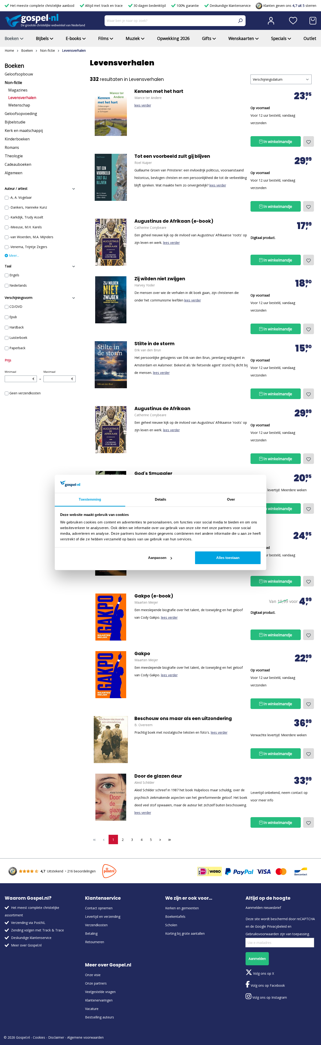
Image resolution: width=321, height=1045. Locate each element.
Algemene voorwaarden (85, 1037)
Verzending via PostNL (28, 922)
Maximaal (58, 375)
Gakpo (142, 653)
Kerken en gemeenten (182, 908)
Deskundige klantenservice (230, 5)
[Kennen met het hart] (111, 112)
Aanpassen (157, 558)
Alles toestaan (227, 558)
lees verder (142, 105)
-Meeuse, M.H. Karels (25, 227)
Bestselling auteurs (99, 1017)
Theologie (14, 155)
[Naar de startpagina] (45, 20)
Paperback (17, 348)
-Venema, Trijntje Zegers (28, 247)
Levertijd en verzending (102, 916)
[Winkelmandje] (312, 21)
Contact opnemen (99, 908)
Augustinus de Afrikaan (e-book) (173, 221)
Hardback (16, 327)
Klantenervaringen (99, 1000)
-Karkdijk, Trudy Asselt (26, 217)
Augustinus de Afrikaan (162, 408)
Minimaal (19, 375)
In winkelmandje (277, 141)
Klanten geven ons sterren (289, 5)
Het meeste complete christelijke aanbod (42, 5)
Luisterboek (18, 337)
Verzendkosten (96, 925)
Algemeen (13, 172)
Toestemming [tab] (90, 499)
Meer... (13, 255)
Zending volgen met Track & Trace (37, 930)
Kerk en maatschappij (24, 130)
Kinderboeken (17, 139)
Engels (14, 275)
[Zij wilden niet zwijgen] (111, 299)
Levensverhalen (22, 97)
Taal (8, 266)
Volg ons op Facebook (267, 985)
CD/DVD (15, 306)
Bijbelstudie (15, 122)
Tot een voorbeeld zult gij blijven (172, 156)
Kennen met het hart (158, 91)
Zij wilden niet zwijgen (159, 278)
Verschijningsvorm (18, 297)
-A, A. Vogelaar (20, 197)
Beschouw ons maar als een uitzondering (183, 718)
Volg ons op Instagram (269, 997)
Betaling (91, 933)
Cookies (39, 1037)
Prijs (8, 360)
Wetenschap (19, 105)
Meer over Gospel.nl (26, 945)
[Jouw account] (271, 20)
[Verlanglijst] (293, 20)
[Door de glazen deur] (111, 797)
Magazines (17, 90)
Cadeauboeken (18, 164)
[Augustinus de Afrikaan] (111, 242)
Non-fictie (13, 82)
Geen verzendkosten (25, 393)
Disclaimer (56, 1037)
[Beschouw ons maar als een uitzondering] (111, 739)
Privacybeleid (277, 926)
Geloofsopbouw (19, 74)
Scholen (171, 925)
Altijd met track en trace (104, 5)
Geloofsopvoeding (21, 113)
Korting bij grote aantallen (185, 933)
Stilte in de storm (154, 343)
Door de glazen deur (158, 776)
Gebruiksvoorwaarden (262, 934)
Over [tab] (231, 499)
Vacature (91, 1008)
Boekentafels (175, 916)
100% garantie (188, 5)
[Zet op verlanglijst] (308, 141)
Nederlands (18, 285)
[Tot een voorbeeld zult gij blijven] (111, 177)
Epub (13, 317)
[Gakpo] (111, 617)
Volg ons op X (263, 973)
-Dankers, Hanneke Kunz (28, 207)
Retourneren (94, 942)
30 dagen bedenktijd (150, 5)
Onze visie (93, 975)
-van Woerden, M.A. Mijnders (31, 237)
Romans (12, 147)
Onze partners (96, 983)
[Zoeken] (240, 20)
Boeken (14, 65)
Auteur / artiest (16, 188)
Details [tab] (160, 499)
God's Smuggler (153, 473)
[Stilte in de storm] (111, 364)
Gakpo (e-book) (153, 596)
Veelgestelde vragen (100, 992)
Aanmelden (257, 958)
